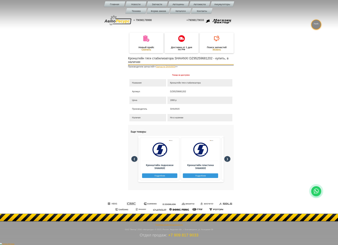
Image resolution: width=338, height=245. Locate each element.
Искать (217, 49)
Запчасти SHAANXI (165, 67)
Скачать (146, 49)
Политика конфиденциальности (169, 225)
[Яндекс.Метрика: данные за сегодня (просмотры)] (7, 244)
